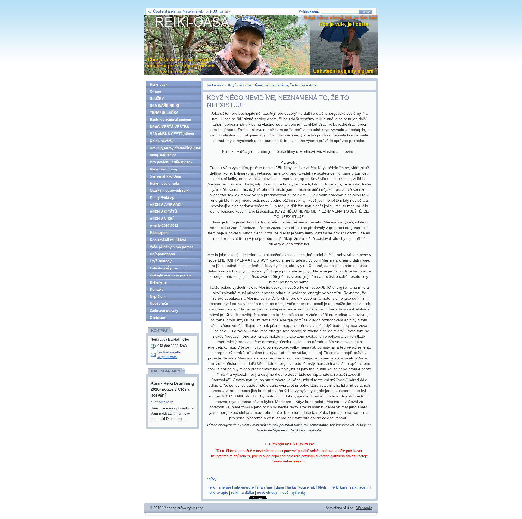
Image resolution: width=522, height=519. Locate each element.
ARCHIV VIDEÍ (162, 219)
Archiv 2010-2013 (164, 226)
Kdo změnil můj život (168, 240)
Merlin (323, 487)
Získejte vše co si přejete (170, 275)
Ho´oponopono (162, 254)
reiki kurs (339, 487)
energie (225, 487)
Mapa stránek (193, 11)
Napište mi (159, 296)
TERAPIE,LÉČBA (164, 113)
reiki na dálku (242, 492)
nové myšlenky (293, 492)
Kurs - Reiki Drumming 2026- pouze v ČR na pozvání (172, 389)
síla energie (244, 487)
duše (280, 487)
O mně (155, 91)
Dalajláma (158, 282)
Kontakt (156, 289)
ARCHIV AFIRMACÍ (165, 205)
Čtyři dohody (161, 261)
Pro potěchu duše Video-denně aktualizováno (171, 163)
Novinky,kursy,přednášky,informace (175, 148)
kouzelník (307, 487)
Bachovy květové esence (170, 120)
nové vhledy (267, 492)
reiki (212, 487)
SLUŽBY (157, 99)
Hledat (366, 11)
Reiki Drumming (163, 169)
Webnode (364, 508)
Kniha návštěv (161, 141)
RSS (213, 11)
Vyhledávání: (309, 11)
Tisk (227, 11)
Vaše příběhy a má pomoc (172, 247)
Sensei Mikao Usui (165, 176)
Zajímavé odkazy (164, 311)
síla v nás (265, 487)
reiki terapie (218, 492)
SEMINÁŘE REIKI (164, 106)
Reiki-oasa (216, 85)
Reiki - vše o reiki (164, 183)
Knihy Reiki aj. (162, 197)
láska (291, 487)
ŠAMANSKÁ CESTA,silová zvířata (172, 135)
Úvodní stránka (164, 11)
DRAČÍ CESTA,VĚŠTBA (169, 127)
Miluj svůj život (163, 155)
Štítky (211, 479)
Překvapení (159, 233)
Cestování (158, 318)
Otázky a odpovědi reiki (169, 190)
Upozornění (159, 304)
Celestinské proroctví (167, 268)
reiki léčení (359, 487)
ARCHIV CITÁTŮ (163, 212)
